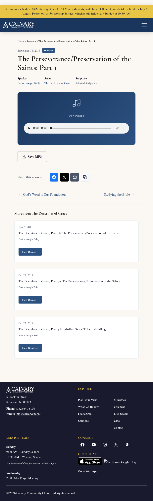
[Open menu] (144, 24)
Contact (118, 428)
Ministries (120, 400)
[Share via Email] (74, 177)
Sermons (31, 41)
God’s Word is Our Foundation (44, 194)
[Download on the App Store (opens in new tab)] (90, 462)
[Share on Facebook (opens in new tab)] (54, 177)
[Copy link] (85, 177)
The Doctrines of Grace (57, 83)
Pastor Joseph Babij (29, 83)
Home (21, 41)
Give (117, 421)
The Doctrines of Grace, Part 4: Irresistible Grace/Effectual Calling (62, 329)
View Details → (30, 252)
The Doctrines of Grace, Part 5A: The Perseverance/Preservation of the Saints (69, 281)
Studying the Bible (117, 194)
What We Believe (88, 407)
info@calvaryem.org (28, 414)
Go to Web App (87, 471)
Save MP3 (35, 156)
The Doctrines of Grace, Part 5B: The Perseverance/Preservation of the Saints (69, 233)
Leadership (85, 414)
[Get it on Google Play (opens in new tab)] (120, 462)
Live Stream (121, 414)
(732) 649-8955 (25, 408)
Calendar (119, 407)
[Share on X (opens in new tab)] (64, 177)
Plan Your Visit (87, 400)
